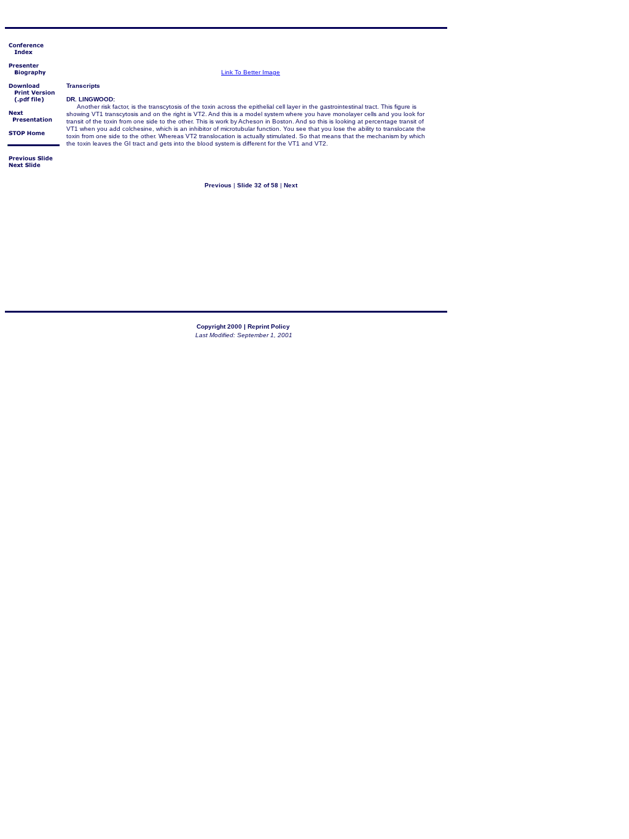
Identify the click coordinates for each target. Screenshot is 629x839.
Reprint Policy (269, 326)
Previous (218, 185)
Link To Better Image (250, 72)
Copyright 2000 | (221, 326)
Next (290, 185)
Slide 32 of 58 (257, 185)
